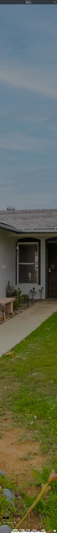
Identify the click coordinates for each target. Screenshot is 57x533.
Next (53, 266)
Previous (4, 266)
